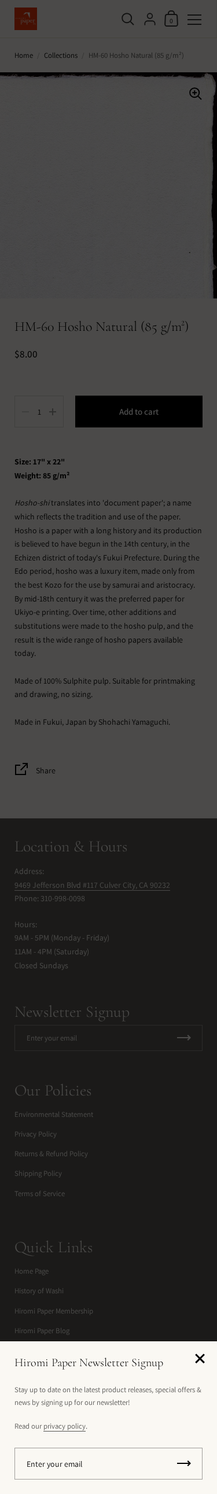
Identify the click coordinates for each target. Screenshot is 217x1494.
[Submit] (184, 1464)
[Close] (199, 1359)
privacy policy (64, 1426)
